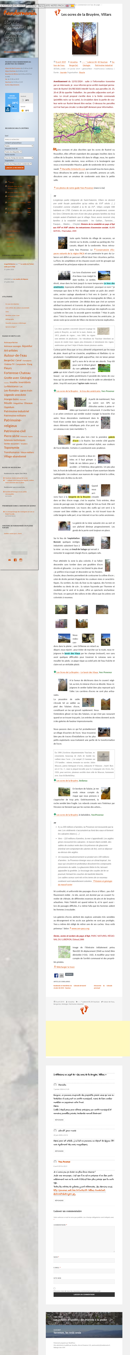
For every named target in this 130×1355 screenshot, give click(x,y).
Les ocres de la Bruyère (67, 781)
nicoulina (74, 62)
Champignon (26, 361)
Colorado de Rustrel (80, 986)
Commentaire (60, 1225)
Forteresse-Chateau (17, 373)
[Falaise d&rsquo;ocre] (64, 609)
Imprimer (69, 974)
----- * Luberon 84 (89, 62)
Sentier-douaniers (12, 444)
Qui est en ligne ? (11, 327)
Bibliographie (10, 319)
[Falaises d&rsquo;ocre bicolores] (84, 609)
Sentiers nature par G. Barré (13, 533)
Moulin (8, 403)
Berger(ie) (9, 360)
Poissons (23, 437)
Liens (7, 312)
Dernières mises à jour (13, 315)
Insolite (14, 382)
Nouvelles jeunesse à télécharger (16, 323)
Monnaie (23, 399)
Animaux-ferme (11, 343)
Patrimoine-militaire (15, 415)
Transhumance (12, 452)
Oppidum (9, 407)
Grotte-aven (11, 378)
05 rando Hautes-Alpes (16, 192)
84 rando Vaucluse (15, 213)
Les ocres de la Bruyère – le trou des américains (78, 391)
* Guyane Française (13, 231)
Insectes (6, 383)
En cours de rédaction (12, 304)
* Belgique (10, 235)
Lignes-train (26, 391)
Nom (56, 1257)
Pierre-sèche (11, 436)
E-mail (57, 1267)
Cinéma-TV (9, 364)
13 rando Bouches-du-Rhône (17, 204)
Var (6, 79)
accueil (7, 5)
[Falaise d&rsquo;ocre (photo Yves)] (64, 623)
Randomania (20, 13)
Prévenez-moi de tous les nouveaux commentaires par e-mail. (77, 1291)
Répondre (59, 1120)
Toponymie (11, 448)
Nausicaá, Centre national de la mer (16, 478)
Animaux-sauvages (12, 346)
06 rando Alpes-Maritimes (16, 198)
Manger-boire (11, 399)
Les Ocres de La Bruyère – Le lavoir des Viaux (77, 672)
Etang (29, 364)
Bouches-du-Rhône (11, 74)
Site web (57, 1278)
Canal (18, 360)
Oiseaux (28, 403)
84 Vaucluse (103, 62)
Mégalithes (18, 403)
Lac (21, 387)
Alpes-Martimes (10, 71)
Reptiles (30, 436)
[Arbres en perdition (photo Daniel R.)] (104, 609)
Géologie (25, 378)
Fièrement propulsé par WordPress (64, 1343)
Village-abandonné (15, 456)
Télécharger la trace (65, 967)
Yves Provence (64, 1161)
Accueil (12, 182)
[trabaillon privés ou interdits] (84, 128)
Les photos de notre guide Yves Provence (74, 188)
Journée (63, 73)
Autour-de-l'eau (15, 356)
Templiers (24, 444)
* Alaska (9, 246)
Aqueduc (27, 346)
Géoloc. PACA (36, 6)
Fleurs (8, 368)
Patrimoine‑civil (15, 431)
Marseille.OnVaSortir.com (73, 169)
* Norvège (10, 242)
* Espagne (10, 239)
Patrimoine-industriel (16, 411)
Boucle (82, 73)
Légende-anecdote (15, 395)
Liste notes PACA (54, 5)
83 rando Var (14, 209)
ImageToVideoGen (9, 264)
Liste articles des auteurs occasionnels (17, 308)
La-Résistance (11, 386)
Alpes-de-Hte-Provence (13, 68)
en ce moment (16, 52)
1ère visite (18, 5)
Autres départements (12, 85)
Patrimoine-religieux (13, 423)
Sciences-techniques (14, 440)
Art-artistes (11, 350)
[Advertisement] (88, 1038)
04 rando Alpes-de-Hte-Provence (15, 187)
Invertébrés (25, 382)
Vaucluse (8, 82)
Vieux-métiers (27, 452)
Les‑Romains (11, 390)
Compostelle (21, 364)
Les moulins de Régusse (20, 279)
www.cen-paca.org (80, 929)
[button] (64, 610)
